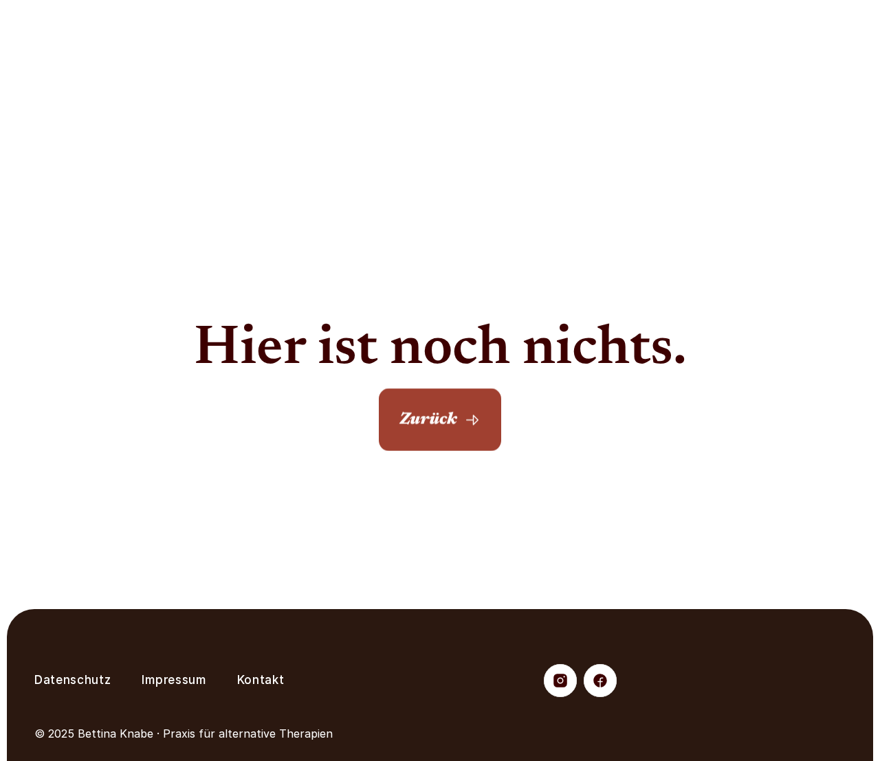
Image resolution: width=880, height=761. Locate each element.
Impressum (174, 680)
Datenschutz (72, 680)
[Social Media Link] (560, 680)
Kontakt (261, 680)
